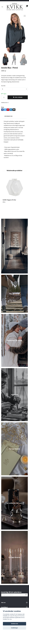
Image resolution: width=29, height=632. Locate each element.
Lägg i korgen (18, 106)
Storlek (3, 95)
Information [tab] (8, 125)
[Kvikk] (14, 11)
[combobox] (14, 98)
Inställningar (14, 627)
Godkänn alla (14, 623)
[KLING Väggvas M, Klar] (14, 197)
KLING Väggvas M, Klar (9, 209)
